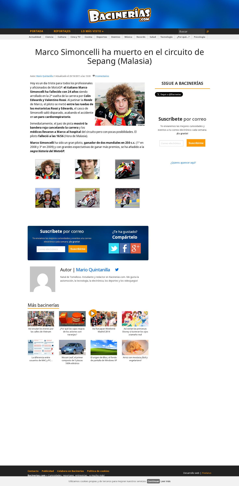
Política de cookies (98, 471)
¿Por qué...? (183, 36)
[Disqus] (88, 416)
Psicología (199, 36)
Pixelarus (206, 472)
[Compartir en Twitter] (114, 252)
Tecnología (166, 36)
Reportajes (62, 31)
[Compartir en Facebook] (125, 252)
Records (141, 36)
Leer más (166, 481)
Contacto (33, 471)
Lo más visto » (92, 31)
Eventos (115, 36)
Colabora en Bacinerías (70, 471)
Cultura (62, 36)
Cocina (88, 36)
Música (128, 36)
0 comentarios (102, 76)
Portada (36, 31)
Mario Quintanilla (44, 76)
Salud (153, 36)
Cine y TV (75, 36)
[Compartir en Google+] (135, 252)
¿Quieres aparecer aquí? (183, 162)
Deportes (102, 36)
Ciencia (49, 36)
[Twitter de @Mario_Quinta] (117, 270)
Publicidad (48, 471)
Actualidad (35, 36)
